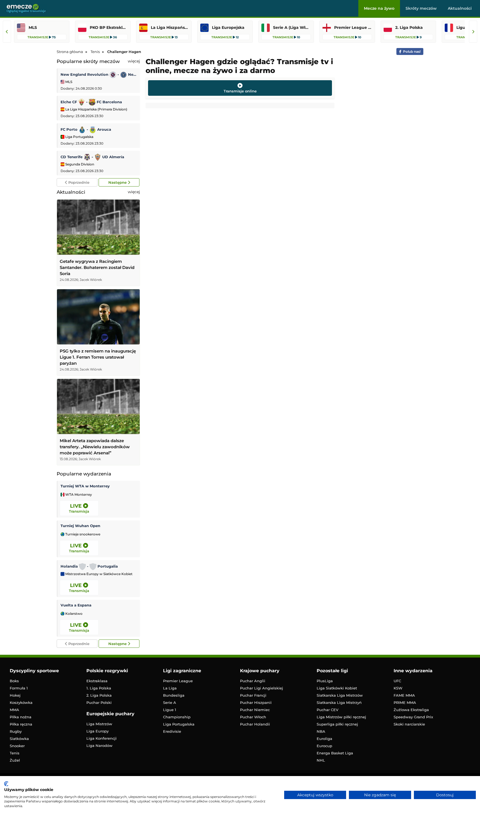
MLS (68, 82)
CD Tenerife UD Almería (92, 157)
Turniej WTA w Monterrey (85, 486)
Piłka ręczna (21, 724)
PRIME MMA (405, 702)
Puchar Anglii (252, 681)
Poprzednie (78, 182)
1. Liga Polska (98, 688)
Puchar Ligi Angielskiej (261, 688)
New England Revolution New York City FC (99, 74)
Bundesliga (173, 695)
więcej (134, 61)
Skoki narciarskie (409, 724)
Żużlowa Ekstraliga (411, 709)
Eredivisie (172, 731)
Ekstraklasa (97, 681)
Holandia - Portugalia (89, 566)
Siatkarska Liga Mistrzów (340, 695)
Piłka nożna (20, 717)
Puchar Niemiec (255, 709)
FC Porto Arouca (86, 129)
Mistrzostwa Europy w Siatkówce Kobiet (98, 574)
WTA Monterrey (78, 495)
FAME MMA (404, 695)
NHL (321, 760)
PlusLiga (325, 681)
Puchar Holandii (255, 724)
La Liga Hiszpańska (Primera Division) (95, 109)
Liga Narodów (99, 745)
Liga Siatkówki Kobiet (337, 688)
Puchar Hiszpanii (256, 702)
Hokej (15, 695)
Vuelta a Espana (76, 605)
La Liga (170, 688)
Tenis (14, 753)
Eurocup (324, 746)
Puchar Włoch (253, 717)
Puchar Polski (99, 702)
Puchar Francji (253, 695)
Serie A (169, 702)
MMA (14, 709)
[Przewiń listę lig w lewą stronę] (7, 32)
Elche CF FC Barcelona (91, 102)
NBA (321, 731)
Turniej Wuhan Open (80, 525)
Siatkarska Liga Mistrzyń (339, 702)
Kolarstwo (73, 614)
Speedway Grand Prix (413, 717)
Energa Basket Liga (335, 753)
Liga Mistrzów (99, 724)
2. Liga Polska (99, 695)
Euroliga (324, 738)
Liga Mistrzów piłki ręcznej (341, 717)
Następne (118, 182)
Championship (177, 717)
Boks (14, 681)
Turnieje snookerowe (82, 534)
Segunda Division (79, 164)
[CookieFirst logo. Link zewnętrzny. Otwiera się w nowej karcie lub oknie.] (6, 783)
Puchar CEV (327, 709)
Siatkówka (19, 738)
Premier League (178, 681)
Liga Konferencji (101, 738)
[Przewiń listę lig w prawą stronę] (473, 32)
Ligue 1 (169, 709)
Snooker (17, 746)
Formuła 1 (19, 688)
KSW (398, 688)
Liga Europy (97, 731)
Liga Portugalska (78, 137)
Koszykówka (21, 702)
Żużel (15, 760)
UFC (397, 681)
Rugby (16, 731)
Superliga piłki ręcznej (337, 724)
